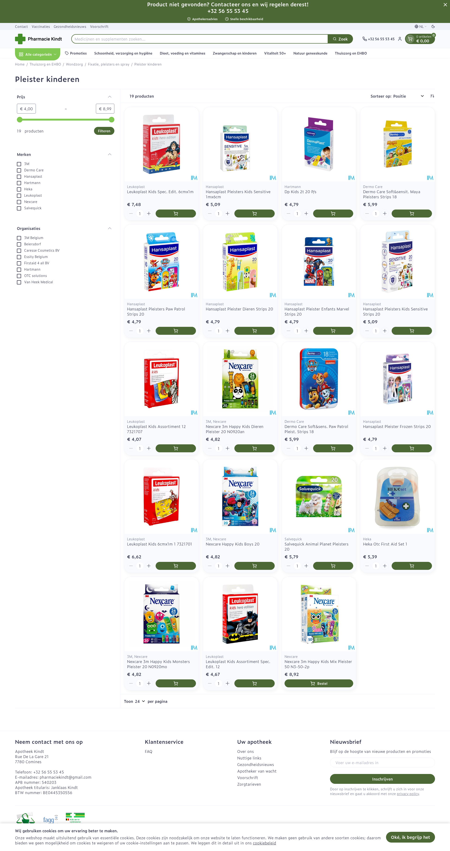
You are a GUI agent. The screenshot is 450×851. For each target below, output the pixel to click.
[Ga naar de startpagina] (38, 39)
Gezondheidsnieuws (70, 26)
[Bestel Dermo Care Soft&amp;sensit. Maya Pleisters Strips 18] (412, 213)
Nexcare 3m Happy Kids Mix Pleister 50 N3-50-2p (318, 664)
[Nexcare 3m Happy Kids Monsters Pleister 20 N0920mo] (161, 614)
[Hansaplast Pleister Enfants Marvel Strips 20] (319, 262)
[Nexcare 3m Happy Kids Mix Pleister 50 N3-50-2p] (319, 614)
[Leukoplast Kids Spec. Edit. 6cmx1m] (161, 144)
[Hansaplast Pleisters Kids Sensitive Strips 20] (397, 262)
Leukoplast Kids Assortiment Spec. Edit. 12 (238, 664)
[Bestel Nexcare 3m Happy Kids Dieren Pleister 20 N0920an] (254, 448)
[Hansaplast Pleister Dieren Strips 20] (240, 262)
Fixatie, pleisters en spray (108, 64)
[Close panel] (445, 4)
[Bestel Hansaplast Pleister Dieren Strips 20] (254, 331)
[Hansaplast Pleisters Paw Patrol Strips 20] (161, 262)
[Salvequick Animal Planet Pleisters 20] (319, 496)
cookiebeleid (264, 843)
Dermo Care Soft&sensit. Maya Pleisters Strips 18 (391, 194)
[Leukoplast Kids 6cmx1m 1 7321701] (161, 496)
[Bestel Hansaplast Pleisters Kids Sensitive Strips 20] (412, 331)
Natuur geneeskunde (310, 53)
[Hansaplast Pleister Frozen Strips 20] (397, 379)
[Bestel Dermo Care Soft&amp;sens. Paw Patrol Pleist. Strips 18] (333, 448)
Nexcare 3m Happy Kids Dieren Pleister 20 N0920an (234, 429)
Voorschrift (99, 26)
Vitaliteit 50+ (275, 53)
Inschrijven (382, 779)
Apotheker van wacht (257, 771)
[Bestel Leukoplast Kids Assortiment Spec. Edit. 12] (254, 683)
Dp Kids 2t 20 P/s (300, 191)
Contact (21, 26)
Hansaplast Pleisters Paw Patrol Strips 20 (156, 311)
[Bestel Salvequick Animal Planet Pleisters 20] (333, 566)
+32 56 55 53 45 (48, 772)
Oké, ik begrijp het (410, 837)
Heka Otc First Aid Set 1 (385, 544)
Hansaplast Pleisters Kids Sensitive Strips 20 (395, 311)
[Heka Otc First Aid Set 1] (397, 496)
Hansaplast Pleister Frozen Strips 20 (397, 426)
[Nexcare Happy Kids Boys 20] (240, 496)
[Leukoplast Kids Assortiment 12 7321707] (161, 379)
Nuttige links (249, 757)
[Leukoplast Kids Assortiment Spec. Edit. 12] (240, 614)
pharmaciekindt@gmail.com (65, 777)
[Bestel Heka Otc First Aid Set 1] (412, 566)
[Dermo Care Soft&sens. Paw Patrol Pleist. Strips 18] (319, 379)
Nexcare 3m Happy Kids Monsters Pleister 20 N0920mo (158, 664)
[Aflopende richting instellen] (432, 96)
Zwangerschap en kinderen (235, 53)
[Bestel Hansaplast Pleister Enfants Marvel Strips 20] (333, 331)
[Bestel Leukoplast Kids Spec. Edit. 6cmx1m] (176, 213)
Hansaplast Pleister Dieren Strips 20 (239, 309)
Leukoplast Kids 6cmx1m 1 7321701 (159, 544)
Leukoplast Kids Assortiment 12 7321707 (156, 429)
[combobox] (199, 39)
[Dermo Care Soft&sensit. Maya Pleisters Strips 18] (397, 144)
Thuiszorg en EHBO (351, 53)
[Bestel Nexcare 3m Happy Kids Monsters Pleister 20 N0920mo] (176, 683)
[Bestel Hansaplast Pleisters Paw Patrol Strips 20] (176, 331)
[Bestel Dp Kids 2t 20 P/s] (333, 213)
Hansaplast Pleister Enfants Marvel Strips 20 (317, 311)
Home (20, 64)
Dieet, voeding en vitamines (182, 53)
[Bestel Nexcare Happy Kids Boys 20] (254, 566)
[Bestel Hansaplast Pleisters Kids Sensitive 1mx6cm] (254, 213)
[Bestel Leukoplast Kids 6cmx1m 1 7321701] (176, 566)
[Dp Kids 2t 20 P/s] (319, 144)
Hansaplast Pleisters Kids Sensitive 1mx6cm (238, 194)
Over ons (245, 751)
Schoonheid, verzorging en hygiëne (123, 53)
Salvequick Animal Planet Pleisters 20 (317, 546)
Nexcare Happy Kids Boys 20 (232, 544)
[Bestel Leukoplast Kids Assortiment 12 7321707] (176, 448)
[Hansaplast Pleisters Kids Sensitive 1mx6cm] (240, 144)
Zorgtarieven (249, 784)
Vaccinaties (41, 26)
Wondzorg (74, 64)
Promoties (78, 53)
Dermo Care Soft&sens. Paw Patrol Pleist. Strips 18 (316, 429)
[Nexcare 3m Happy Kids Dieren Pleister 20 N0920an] (240, 379)
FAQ (148, 751)
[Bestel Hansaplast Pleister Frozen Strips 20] (412, 448)
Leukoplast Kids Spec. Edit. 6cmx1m (160, 191)
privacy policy (408, 793)
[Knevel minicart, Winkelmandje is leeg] (410, 39)
